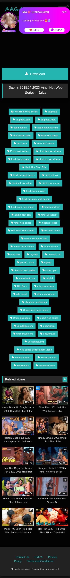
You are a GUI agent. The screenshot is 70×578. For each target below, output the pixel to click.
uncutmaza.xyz (36, 341)
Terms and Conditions (40, 561)
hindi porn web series (22, 207)
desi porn (22, 143)
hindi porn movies (35, 191)
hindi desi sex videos (50, 151)
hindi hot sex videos (49, 159)
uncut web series (49, 317)
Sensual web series (24, 270)
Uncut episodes (21, 317)
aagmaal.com (23, 119)
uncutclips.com (25, 325)
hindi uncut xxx (49, 214)
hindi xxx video (49, 222)
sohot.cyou (51, 270)
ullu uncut (21, 294)
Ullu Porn (22, 286)
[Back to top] (59, 568)
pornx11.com (27, 262)
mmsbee (15, 254)
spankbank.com (27, 278)
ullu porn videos (45, 286)
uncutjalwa (49, 325)
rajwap (47, 262)
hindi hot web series (23, 175)
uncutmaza (49, 333)
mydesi (34, 254)
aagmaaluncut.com (47, 127)
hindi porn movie (51, 183)
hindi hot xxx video (22, 183)
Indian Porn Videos (23, 246)
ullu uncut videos (46, 294)
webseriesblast (49, 357)
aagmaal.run (20, 127)
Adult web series (22, 135)
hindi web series (22, 222)
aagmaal (52, 111)
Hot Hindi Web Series (26, 111)
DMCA (38, 557)
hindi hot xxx (51, 175)
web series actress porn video (36, 349)
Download (37, 74)
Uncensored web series (35, 310)
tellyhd (49, 278)
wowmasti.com (47, 365)
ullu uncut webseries (36, 302)
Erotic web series (19, 151)
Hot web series (52, 230)
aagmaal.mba (48, 119)
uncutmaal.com (24, 333)
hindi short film (52, 207)
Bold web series (49, 135)
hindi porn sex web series (35, 199)
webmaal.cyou (22, 357)
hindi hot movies (20, 159)
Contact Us (22, 557)
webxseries (23, 365)
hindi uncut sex (22, 214)
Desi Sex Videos (46, 143)
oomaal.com (54, 254)
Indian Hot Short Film (35, 238)
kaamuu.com (51, 246)
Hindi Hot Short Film (36, 167)
